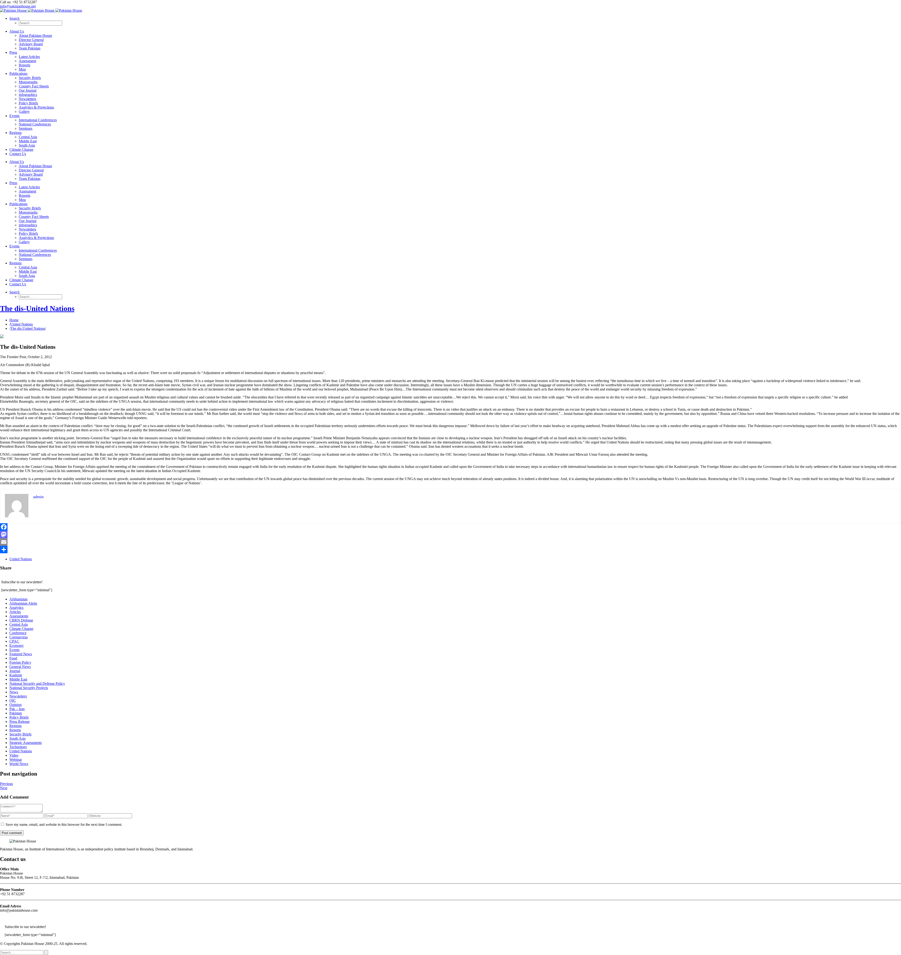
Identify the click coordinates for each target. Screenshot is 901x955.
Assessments (18, 616)
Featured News (20, 654)
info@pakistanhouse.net (18, 6)
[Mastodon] (450, 534)
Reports (15, 730)
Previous (6, 784)
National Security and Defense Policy (37, 684)
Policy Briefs (19, 717)
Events (14, 650)
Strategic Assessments (25, 743)
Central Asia (18, 624)
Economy (16, 646)
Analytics (16, 608)
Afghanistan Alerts (23, 603)
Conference (18, 633)
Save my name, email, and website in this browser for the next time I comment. (64, 824)
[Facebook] (450, 527)
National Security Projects (28, 688)
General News (20, 667)
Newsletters (18, 696)
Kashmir (15, 675)
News (13, 692)
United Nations (21, 324)
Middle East (18, 679)
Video (13, 755)
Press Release (19, 722)
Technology (18, 747)
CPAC (14, 641)
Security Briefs (20, 734)
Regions (15, 726)
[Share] (450, 549)
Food (13, 658)
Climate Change (21, 629)
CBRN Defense (21, 620)
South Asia (17, 738)
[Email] (450, 542)
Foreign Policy (20, 662)
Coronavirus (18, 637)
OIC (12, 700)
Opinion (15, 705)
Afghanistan (18, 599)
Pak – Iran (17, 709)
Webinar (15, 760)
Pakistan (15, 713)
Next (3, 788)
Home (14, 320)
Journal (14, 671)
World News (18, 764)
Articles (15, 612)
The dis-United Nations (37, 308)
